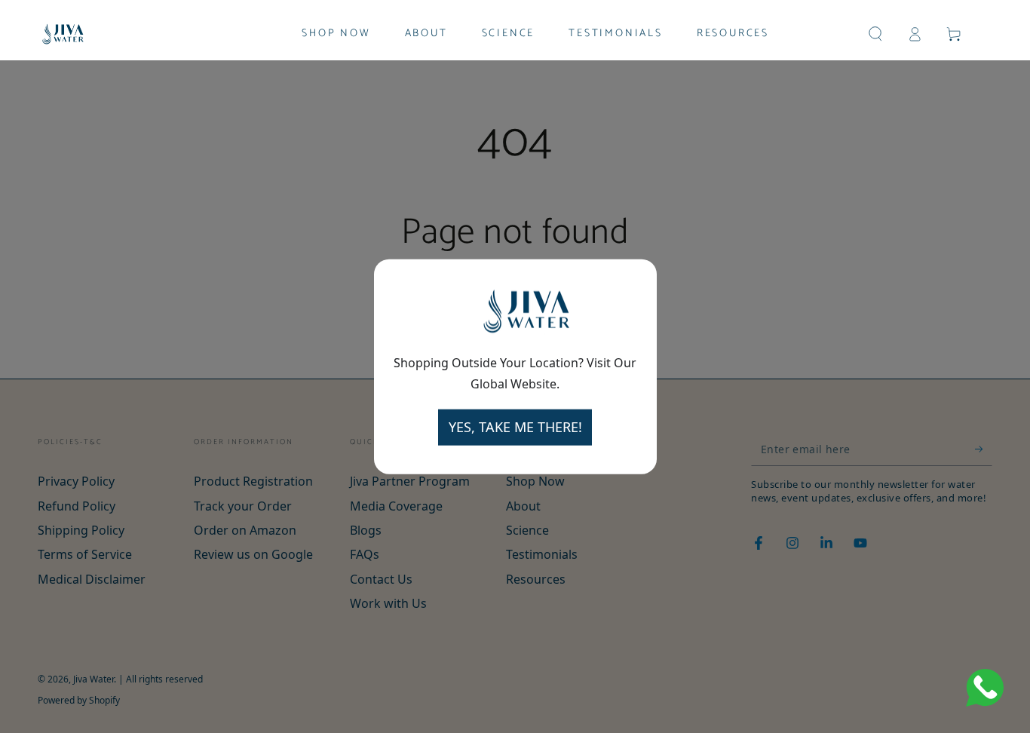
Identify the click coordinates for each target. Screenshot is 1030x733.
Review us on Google (253, 554)
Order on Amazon (245, 530)
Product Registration (253, 481)
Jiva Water (93, 679)
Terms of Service (85, 554)
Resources (536, 579)
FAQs (364, 554)
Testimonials (542, 554)
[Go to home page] (63, 34)
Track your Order (243, 506)
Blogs (366, 530)
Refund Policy (76, 506)
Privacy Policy (76, 481)
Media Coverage (396, 506)
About (523, 506)
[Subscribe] (983, 448)
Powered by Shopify (79, 701)
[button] (875, 34)
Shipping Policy (81, 530)
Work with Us (388, 603)
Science (527, 530)
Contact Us (381, 579)
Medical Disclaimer (92, 579)
